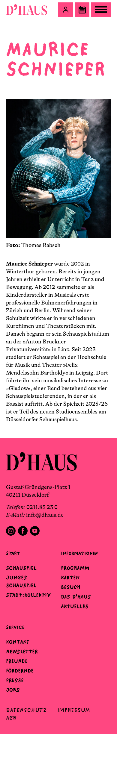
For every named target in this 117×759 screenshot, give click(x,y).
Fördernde (20, 670)
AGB (11, 718)
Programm (75, 568)
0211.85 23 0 (42, 507)
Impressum (73, 710)
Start (13, 553)
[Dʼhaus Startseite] (26, 9)
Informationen (79, 553)
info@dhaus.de (45, 515)
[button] (65, 9)
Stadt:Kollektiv (28, 595)
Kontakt (17, 642)
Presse (15, 680)
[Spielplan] (82, 9)
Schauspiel (21, 568)
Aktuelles (74, 606)
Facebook (23, 531)
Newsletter (22, 651)
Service (15, 627)
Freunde (17, 661)
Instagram (11, 531)
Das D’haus (76, 596)
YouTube (35, 531)
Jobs (13, 689)
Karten (70, 577)
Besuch (70, 587)
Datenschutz (26, 710)
